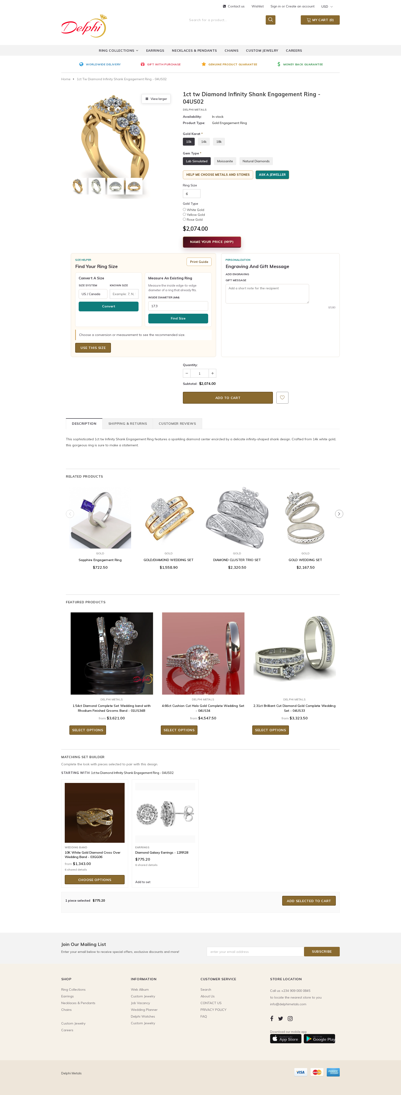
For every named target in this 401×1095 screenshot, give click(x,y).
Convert (108, 306)
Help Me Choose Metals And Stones (218, 174)
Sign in (276, 6)
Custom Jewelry (143, 1023)
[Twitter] (280, 1018)
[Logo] (84, 25)
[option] (108, 64)
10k (188, 142)
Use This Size (93, 348)
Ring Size (190, 185)
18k (219, 142)
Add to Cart (168, 544)
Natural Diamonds (256, 161)
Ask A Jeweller (272, 174)
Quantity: (190, 365)
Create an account (300, 6)
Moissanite (225, 161)
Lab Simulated (196, 161)
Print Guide (199, 262)
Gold (100, 553)
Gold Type (190, 203)
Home (66, 79)
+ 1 (115, 533)
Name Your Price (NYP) (212, 242)
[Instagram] (290, 1018)
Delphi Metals (195, 109)
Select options (100, 544)
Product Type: (194, 123)
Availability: (192, 117)
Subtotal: (190, 384)
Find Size (178, 318)
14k (204, 142)
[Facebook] (271, 1018)
